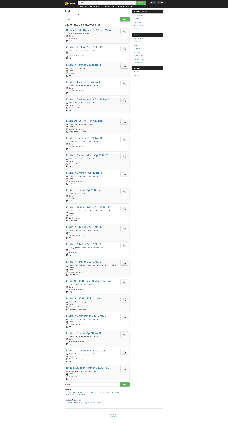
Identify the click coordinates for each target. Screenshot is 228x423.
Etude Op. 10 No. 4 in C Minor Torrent (88, 281)
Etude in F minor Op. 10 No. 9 (83, 333)
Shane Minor (81, 394)
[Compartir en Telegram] (161, 2)
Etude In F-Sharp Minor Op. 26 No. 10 (88, 207)
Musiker (136, 35)
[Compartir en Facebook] (158, 2)
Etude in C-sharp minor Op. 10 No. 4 (87, 350)
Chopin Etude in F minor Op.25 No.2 (87, 367)
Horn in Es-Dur (96, 403)
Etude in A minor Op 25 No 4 (83, 82)
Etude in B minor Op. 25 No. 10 (84, 47)
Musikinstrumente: (140, 11)
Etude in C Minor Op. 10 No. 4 (83, 244)
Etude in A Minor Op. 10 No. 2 (83, 261)
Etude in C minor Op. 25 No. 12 (84, 138)
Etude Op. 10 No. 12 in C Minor (84, 298)
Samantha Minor (70, 394)
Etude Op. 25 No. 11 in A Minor (84, 120)
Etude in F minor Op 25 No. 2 (83, 190)
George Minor (116, 392)
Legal (111, 416)
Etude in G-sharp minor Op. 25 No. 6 (88, 99)
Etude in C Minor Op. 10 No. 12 (84, 226)
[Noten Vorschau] (124, 31)
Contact (116, 416)
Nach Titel (83, 6)
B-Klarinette (69, 403)
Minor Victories (70, 392)
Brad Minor (80, 392)
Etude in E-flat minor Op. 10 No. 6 (86, 315)
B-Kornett (77, 403)
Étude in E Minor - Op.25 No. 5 (84, 172)
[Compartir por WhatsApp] (151, 2)
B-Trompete (85, 403)
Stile (135, 79)
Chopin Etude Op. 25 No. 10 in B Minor (89, 30)
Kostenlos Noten (95, 6)
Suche (141, 2)
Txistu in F (105, 403)
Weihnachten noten (125, 6)
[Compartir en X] (154, 2)
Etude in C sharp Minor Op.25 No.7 (87, 155)
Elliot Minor (98, 392)
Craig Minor (89, 392)
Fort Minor (106, 392)
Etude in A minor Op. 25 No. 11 (84, 64)
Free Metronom (110, 6)
